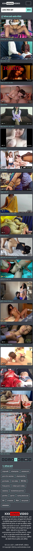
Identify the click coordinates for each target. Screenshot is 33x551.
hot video (15, 481)
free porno (6, 486)
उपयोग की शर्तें (19, 545)
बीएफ (17, 500)
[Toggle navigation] (28, 3)
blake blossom (21, 537)
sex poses (25, 500)
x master (10, 500)
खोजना (29, 10)
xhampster (15, 471)
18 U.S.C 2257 (9, 545)
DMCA (26, 545)
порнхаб (5, 471)
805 (26, 460)
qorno (12, 496)
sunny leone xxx (22, 496)
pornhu (5, 496)
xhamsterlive (20, 476)
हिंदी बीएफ (23, 481)
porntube (5, 481)
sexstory (5, 491)
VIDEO (11, 3)
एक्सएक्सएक (5, 505)
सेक (3, 500)
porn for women (8, 476)
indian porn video (19, 486)
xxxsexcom (25, 471)
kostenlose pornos (17, 491)
